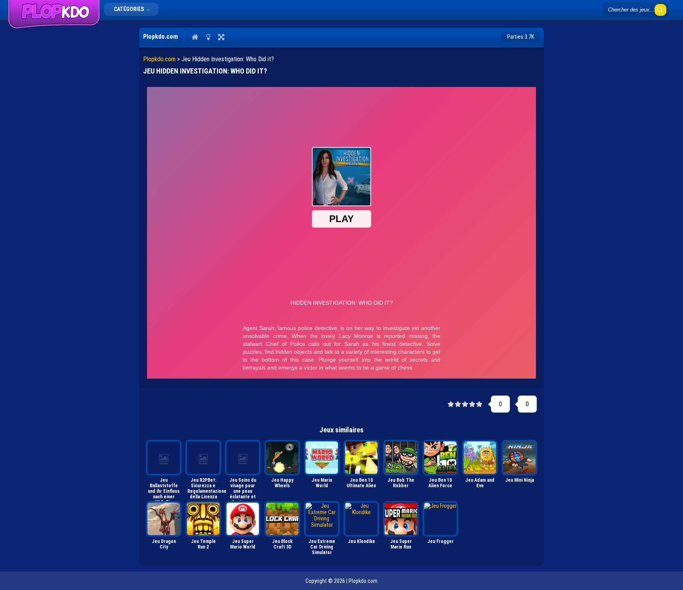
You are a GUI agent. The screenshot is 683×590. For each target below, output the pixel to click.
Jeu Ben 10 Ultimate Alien (361, 482)
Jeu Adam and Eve (479, 482)
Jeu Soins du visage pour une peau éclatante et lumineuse (242, 487)
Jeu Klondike (361, 541)
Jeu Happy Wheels (282, 482)
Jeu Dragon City (164, 544)
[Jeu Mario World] (322, 457)
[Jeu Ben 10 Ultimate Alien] (361, 457)
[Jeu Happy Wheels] (282, 457)
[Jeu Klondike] (361, 519)
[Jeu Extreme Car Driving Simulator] (322, 519)
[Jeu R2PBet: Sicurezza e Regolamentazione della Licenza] (203, 457)
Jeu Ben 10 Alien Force (440, 482)
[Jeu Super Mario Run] (401, 519)
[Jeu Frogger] (440, 519)
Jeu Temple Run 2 (203, 544)
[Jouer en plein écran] (221, 37)
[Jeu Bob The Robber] (401, 457)
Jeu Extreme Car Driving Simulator (321, 547)
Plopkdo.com (159, 59)
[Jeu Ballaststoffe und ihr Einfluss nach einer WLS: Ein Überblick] (163, 457)
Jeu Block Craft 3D (282, 544)
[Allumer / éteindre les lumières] (208, 37)
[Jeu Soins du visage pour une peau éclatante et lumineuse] (242, 457)
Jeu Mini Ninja (519, 480)
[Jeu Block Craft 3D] (282, 519)
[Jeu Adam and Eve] (480, 457)
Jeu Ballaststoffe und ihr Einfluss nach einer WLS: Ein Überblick (163, 487)
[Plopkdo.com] (54, 27)
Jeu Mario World (321, 482)
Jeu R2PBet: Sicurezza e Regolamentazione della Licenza (204, 487)
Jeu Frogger (440, 541)
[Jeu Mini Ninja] (519, 457)
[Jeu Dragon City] (163, 519)
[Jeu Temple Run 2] (203, 519)
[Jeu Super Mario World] (242, 519)
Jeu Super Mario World (242, 544)
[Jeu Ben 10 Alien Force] (440, 457)
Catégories (129, 9)
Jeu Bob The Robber (400, 482)
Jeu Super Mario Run (401, 544)
